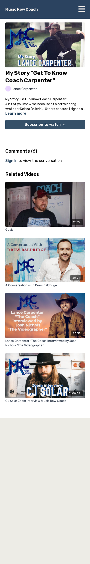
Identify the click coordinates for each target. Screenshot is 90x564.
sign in (11, 160)
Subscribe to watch (43, 124)
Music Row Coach (21, 9)
